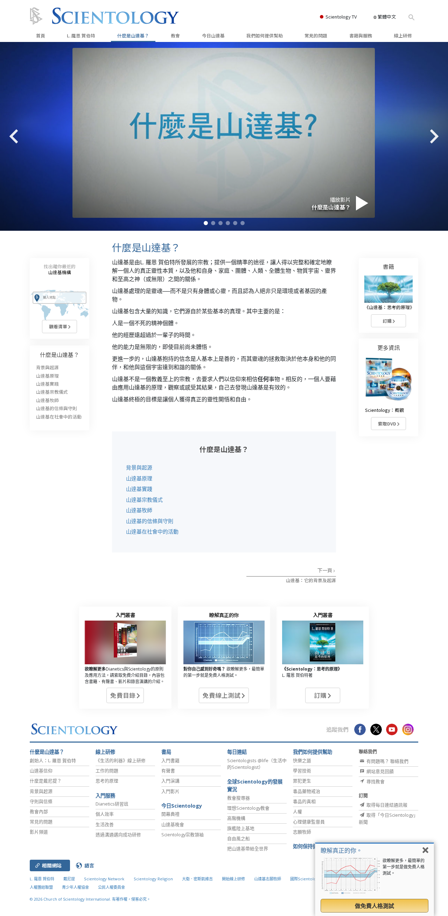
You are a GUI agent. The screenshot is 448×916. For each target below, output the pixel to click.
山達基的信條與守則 (149, 520)
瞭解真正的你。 (341, 850)
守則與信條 (41, 801)
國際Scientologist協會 (310, 878)
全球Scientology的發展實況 (254, 785)
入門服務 (105, 795)
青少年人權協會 (75, 887)
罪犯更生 (302, 781)
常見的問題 (315, 35)
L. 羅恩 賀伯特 (81, 35)
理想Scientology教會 (248, 808)
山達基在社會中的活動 (152, 531)
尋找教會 (375, 781)
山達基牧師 (139, 510)
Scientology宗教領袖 (182, 834)
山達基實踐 (139, 488)
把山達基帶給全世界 (247, 848)
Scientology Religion (153, 878)
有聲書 (168, 770)
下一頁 (325, 570)
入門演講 (170, 781)
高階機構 (236, 818)
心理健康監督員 (309, 821)
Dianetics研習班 (112, 804)
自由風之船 (238, 838)
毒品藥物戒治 (306, 791)
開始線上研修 (233, 878)
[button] (206, 223)
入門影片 (170, 791)
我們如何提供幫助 (264, 35)
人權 (297, 811)
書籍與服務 (360, 35)
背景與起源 (139, 467)
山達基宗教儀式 (144, 499)
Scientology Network (104, 878)
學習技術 (302, 770)
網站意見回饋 (379, 771)
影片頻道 (39, 832)
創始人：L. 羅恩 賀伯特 (53, 760)
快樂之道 (302, 760)
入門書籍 (170, 760)
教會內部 (39, 811)
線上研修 (403, 35)
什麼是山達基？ (133, 35)
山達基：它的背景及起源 (311, 580)
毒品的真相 (304, 801)
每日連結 (237, 752)
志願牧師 (302, 832)
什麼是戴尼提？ (46, 781)
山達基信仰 (41, 770)
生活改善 (105, 824)
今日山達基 (213, 35)
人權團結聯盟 (41, 887)
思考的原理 (107, 781)
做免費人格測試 (374, 906)
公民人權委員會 (111, 887)
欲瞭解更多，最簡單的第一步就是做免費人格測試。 (404, 867)
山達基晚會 (172, 824)
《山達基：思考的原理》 (389, 307)
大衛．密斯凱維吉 (197, 878)
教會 (175, 35)
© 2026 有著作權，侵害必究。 (90, 899)
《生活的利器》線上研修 (121, 760)
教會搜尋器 (238, 798)
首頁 (40, 35)
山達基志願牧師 (267, 878)
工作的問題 (107, 770)
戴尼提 (69, 878)
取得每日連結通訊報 (386, 805)
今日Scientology (181, 805)
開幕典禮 (170, 814)
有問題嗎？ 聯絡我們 (386, 761)
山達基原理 (139, 478)
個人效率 (105, 814)
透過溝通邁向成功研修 (118, 834)
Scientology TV (341, 16)
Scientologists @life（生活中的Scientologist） (257, 763)
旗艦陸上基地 (240, 828)
